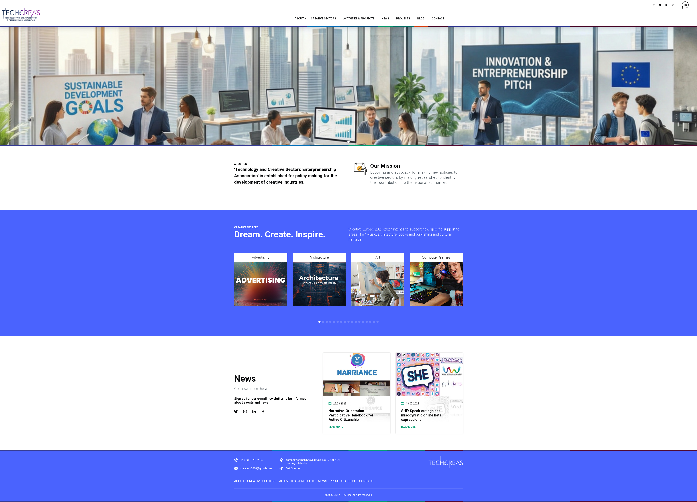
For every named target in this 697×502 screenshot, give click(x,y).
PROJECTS (403, 18)
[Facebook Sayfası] (654, 5)
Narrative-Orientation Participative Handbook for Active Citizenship (351, 415)
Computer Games (436, 257)
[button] (348, 142)
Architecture (319, 257)
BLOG (421, 18)
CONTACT (438, 18)
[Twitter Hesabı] (660, 5)
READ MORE (336, 426)
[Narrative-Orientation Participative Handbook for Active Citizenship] (356, 374)
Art (377, 257)
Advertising (261, 257)
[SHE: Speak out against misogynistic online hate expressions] (429, 374)
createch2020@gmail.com (256, 468)
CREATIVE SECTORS (323, 18)
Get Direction (293, 468)
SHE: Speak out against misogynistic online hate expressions (421, 415)
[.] (348, 86)
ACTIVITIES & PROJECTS (358, 18)
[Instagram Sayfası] (666, 5)
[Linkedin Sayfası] (673, 5)
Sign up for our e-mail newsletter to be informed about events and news (270, 400)
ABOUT (299, 18)
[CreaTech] (21, 13)
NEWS (385, 18)
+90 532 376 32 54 (251, 460)
